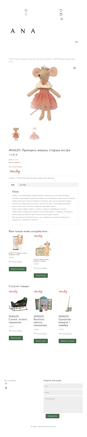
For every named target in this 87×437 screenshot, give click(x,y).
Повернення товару (10, 375)
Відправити (52, 416)
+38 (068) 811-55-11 (68, 372)
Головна (11, 59)
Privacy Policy (51, 426)
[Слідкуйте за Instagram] (6, 387)
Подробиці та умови (11, 372)
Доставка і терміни (10, 364)
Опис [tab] (13, 185)
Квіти (34, 364)
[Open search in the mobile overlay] (62, 19)
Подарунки (24, 59)
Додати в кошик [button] (17, 269)
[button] (75, 68)
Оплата (6, 368)
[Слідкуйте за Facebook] (6, 383)
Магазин (17, 59)
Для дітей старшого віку (44, 59)
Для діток (33, 59)
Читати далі (41, 275)
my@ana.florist (64, 375)
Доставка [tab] (23, 185)
